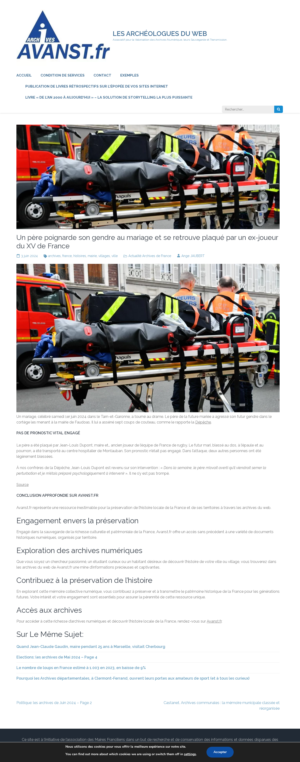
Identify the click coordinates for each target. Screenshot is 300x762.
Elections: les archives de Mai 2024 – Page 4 (56, 657)
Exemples (129, 75)
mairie (92, 256)
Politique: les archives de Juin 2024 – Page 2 (54, 702)
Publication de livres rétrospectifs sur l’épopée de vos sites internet (96, 86)
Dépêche (203, 422)
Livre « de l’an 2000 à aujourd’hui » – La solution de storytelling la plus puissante (108, 97)
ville (115, 256)
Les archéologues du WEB (160, 34)
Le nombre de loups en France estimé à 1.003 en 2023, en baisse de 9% (81, 668)
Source (22, 484)
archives (54, 256)
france (67, 256)
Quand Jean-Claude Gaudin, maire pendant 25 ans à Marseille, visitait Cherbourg (90, 646)
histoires (79, 256)
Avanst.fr (214, 621)
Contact (102, 75)
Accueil (24, 75)
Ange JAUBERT (193, 256)
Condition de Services (63, 75)
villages (104, 256)
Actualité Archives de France (149, 256)
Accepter (220, 752)
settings (190, 754)
